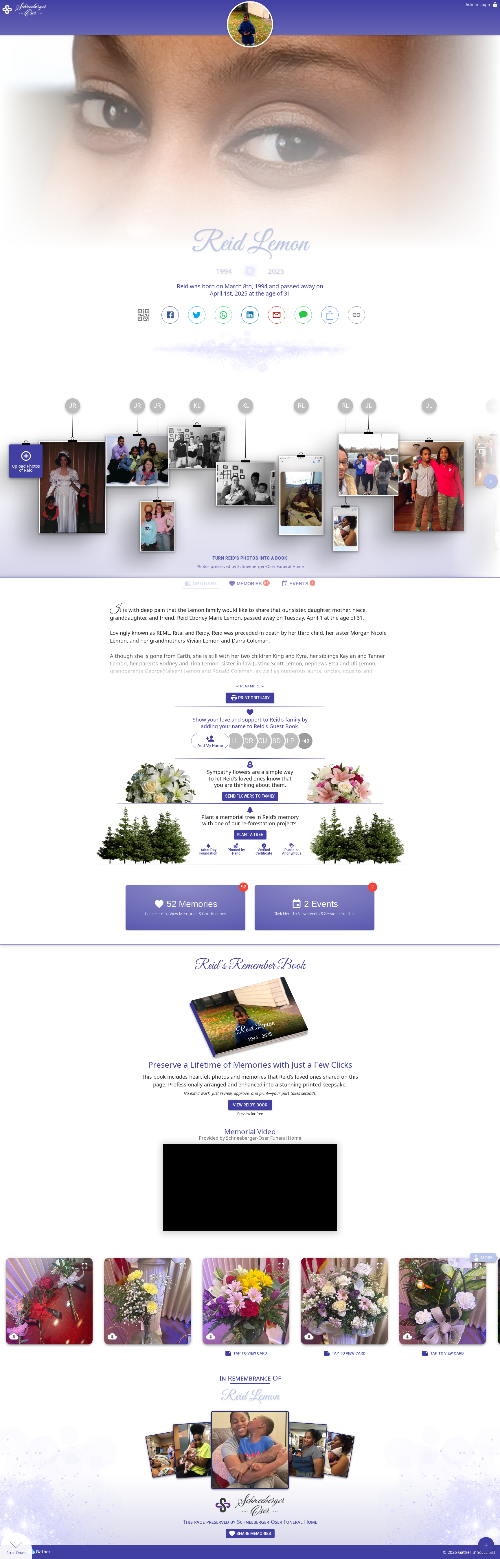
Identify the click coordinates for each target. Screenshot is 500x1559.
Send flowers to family (250, 796)
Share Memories (253, 1533)
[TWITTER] (196, 315)
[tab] (200, 583)
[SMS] (303, 315)
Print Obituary (253, 697)
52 (243, 886)
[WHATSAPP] (223, 315)
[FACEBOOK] (170, 315)
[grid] (250, 485)
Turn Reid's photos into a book (250, 558)
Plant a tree (250, 834)
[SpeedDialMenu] (486, 1545)
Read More (250, 686)
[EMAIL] (276, 315)
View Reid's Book (250, 1105)
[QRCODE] (143, 315)
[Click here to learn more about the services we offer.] (250, 1505)
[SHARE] (330, 315)
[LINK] (356, 315)
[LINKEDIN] (250, 315)
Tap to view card (250, 1353)
